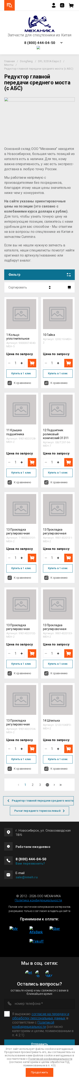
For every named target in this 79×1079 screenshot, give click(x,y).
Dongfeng (26, 61)
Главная (9, 61)
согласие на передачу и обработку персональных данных (40, 1016)
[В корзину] (32, 363)
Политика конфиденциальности (38, 900)
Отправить (39, 1044)
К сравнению (22, 382)
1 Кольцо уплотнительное (17, 336)
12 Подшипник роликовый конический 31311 (56, 433)
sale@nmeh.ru (27, 877)
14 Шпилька (51, 720)
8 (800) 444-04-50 (39, 43)
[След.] (54, 785)
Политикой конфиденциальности (33, 1024)
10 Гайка (49, 334)
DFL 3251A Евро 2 (49, 61)
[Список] (69, 287)
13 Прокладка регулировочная (18, 531)
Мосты (8, 64)
